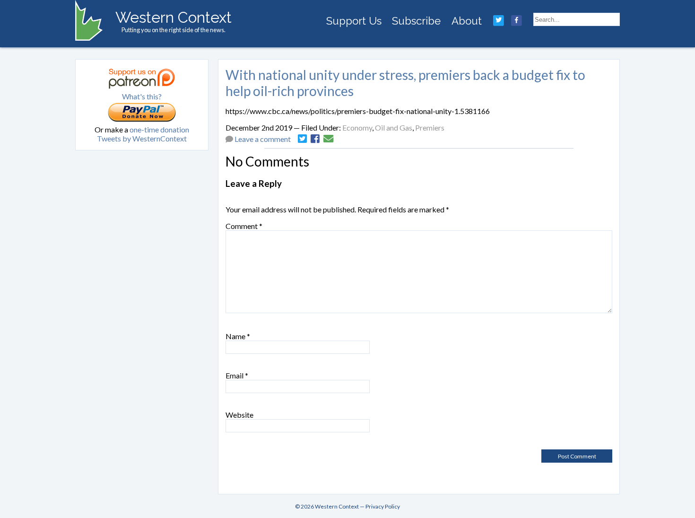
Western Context (173, 17)
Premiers (429, 127)
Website (239, 414)
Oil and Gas (393, 127)
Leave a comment (263, 138)
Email (237, 375)
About (467, 21)
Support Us (354, 21)
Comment (244, 225)
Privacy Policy (382, 506)
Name (238, 336)
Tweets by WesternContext (142, 138)
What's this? (142, 96)
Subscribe (416, 21)
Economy (357, 127)
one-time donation (159, 129)
